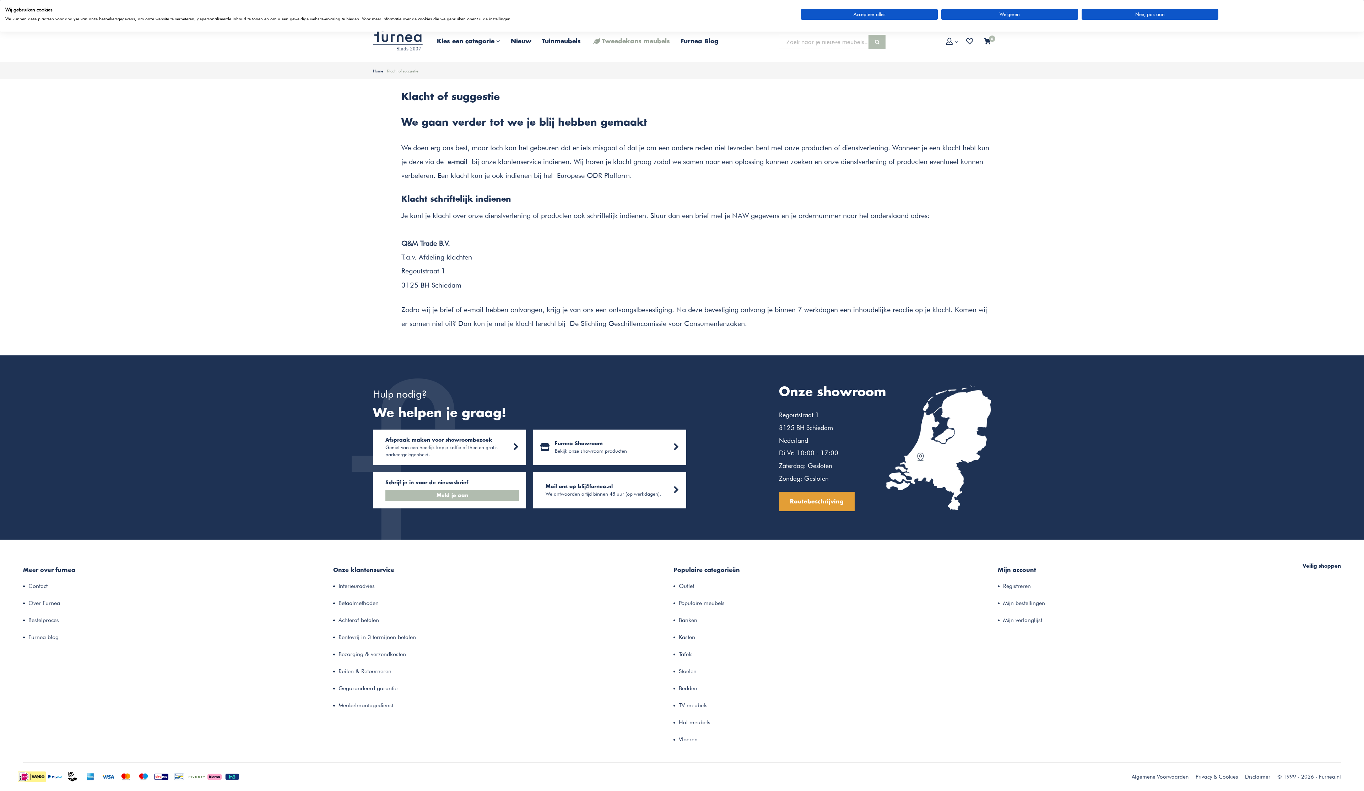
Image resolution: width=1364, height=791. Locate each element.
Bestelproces (43, 620)
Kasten (687, 637)
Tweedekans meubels (636, 41)
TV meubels (693, 705)
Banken (688, 620)
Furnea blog (43, 637)
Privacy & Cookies (1217, 777)
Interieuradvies (357, 586)
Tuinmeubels (561, 41)
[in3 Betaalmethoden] (232, 776)
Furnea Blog (700, 41)
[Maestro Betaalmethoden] (143, 776)
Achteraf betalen (359, 620)
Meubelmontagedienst (366, 705)
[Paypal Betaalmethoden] (55, 776)
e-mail (457, 161)
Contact (38, 586)
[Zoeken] (877, 42)
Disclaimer (1257, 777)
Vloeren (688, 739)
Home (378, 71)
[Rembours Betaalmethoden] (72, 776)
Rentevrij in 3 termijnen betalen (377, 637)
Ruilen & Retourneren (365, 671)
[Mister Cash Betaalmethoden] (179, 776)
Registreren (1017, 586)
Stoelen (688, 671)
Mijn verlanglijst (1022, 620)
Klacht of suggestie (402, 71)
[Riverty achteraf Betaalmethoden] (197, 776)
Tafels (686, 654)
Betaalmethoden (359, 603)
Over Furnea (44, 603)
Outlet (686, 586)
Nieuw (521, 41)
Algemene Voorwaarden (1160, 777)
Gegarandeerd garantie (368, 688)
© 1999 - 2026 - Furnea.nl (1309, 777)
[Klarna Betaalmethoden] (214, 776)
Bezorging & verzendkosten (372, 654)
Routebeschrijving (817, 501)
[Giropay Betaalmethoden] (161, 776)
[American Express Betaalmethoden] (90, 776)
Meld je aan (452, 495)
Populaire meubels (702, 603)
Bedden (688, 688)
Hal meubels (694, 722)
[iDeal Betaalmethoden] (32, 776)
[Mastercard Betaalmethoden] (126, 776)
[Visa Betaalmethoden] (108, 776)
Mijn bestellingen (1024, 603)
